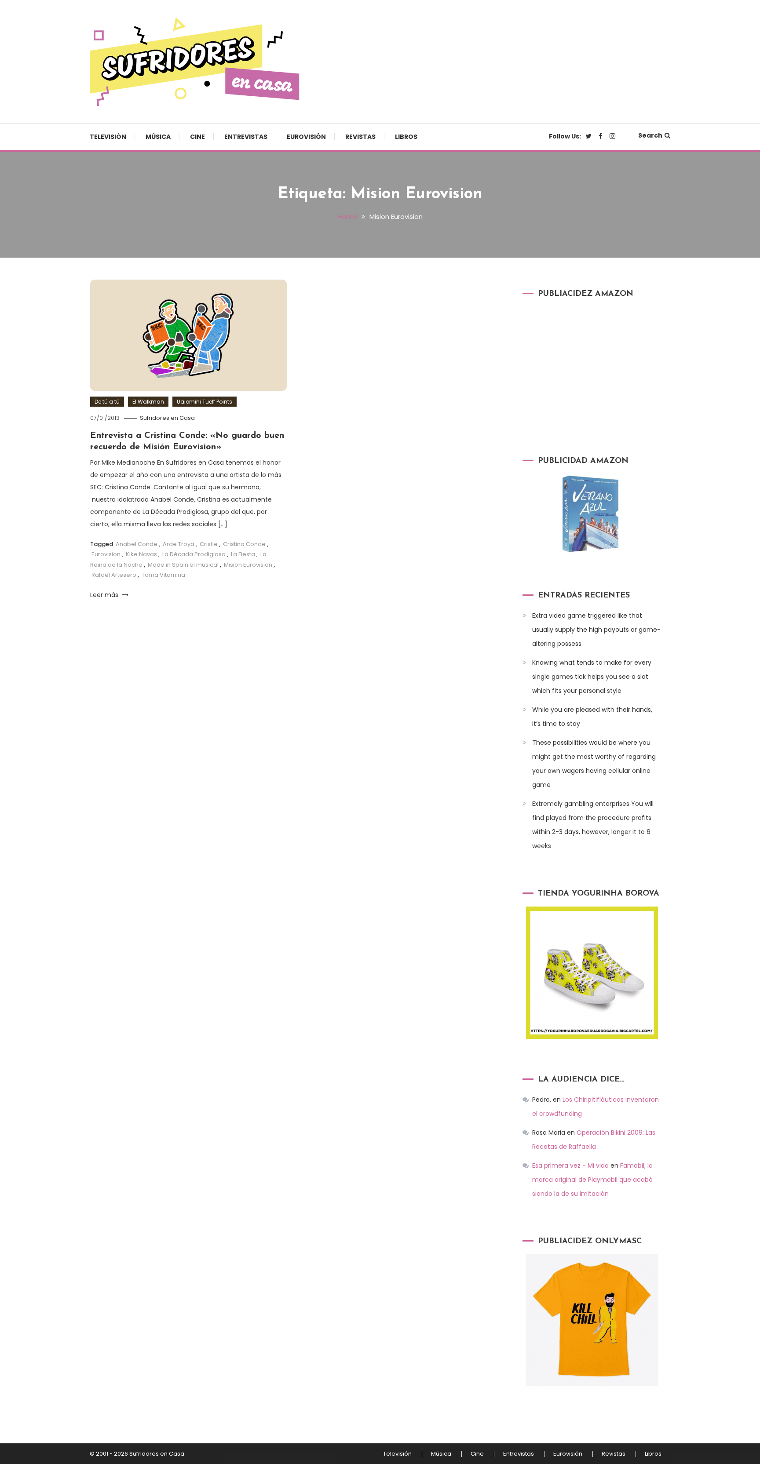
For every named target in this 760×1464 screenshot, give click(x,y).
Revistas (360, 136)
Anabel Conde (136, 544)
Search (650, 135)
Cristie (209, 544)
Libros (406, 136)
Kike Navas (141, 554)
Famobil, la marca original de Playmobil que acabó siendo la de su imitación (592, 1179)
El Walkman (148, 401)
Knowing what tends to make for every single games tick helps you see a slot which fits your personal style (591, 676)
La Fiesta (243, 554)
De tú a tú (107, 401)
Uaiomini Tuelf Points (204, 401)
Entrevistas (245, 136)
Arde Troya (178, 544)
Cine (197, 136)
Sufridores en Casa (167, 418)
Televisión (108, 136)
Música (158, 136)
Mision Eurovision (248, 565)
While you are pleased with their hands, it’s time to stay (592, 716)
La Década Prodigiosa (194, 554)
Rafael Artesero (113, 575)
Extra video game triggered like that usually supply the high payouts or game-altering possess (596, 629)
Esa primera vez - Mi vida (570, 1165)
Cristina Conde (244, 544)
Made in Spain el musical (183, 565)
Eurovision (106, 554)
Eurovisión (306, 136)
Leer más (105, 594)
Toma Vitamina (163, 575)
